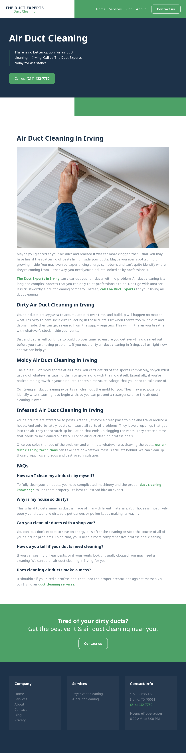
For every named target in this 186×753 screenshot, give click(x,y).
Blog (128, 9)
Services (115, 9)
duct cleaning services (56, 584)
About (141, 9)
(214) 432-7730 (32, 78)
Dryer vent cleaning (87, 694)
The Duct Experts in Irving (38, 278)
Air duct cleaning (85, 699)
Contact (21, 709)
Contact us (166, 9)
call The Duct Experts (117, 289)
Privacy (20, 720)
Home (100, 9)
